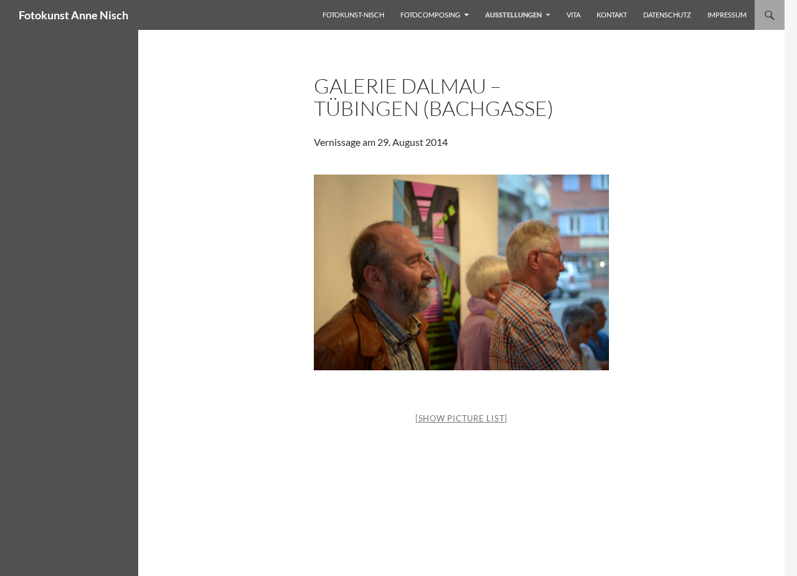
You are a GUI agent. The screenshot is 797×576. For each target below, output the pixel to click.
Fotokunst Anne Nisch (73, 15)
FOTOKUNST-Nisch (353, 15)
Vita (573, 15)
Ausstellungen (513, 15)
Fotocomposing (430, 15)
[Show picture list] (461, 418)
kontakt (612, 15)
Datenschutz (667, 15)
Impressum (727, 15)
